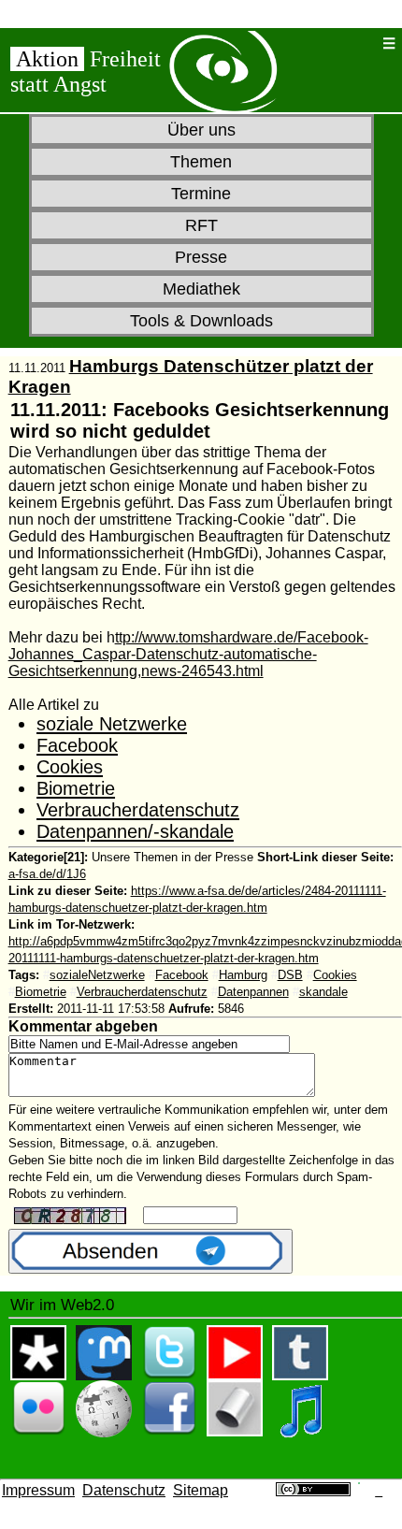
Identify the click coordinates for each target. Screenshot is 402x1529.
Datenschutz (123, 1490)
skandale (323, 992)
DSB (290, 975)
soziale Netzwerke (111, 724)
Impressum (38, 1490)
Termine (201, 193)
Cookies (69, 767)
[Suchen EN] (361, 43)
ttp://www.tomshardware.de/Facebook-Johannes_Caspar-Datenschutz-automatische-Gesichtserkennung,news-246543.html (188, 654)
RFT (201, 225)
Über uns (201, 130)
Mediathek (201, 289)
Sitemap (200, 1490)
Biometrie (75, 788)
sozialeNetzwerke (97, 975)
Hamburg (243, 975)
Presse (201, 257)
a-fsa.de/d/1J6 (47, 874)
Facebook (77, 745)
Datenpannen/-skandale (135, 831)
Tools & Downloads (201, 320)
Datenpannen (253, 992)
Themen (201, 161)
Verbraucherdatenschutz (137, 810)
